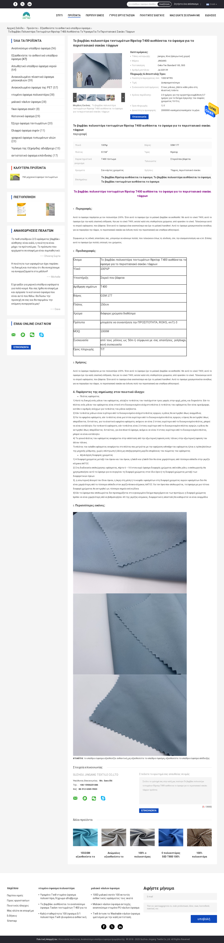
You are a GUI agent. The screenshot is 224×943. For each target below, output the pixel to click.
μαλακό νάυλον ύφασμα (26, 102)
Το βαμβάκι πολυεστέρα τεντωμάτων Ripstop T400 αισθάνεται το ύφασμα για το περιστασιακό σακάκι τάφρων (98, 108)
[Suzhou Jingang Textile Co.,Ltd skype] (43, 335)
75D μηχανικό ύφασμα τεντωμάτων (40, 177)
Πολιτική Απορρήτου (47, 939)
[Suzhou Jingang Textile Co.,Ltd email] (15, 335)
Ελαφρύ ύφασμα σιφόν (25, 130)
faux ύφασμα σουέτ (23, 109)
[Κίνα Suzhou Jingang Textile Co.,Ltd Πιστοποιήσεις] (21, 209)
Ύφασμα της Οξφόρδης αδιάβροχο (33, 148)
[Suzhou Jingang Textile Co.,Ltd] (26, 15)
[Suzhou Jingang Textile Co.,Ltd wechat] (34, 335)
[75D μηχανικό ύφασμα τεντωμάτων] (15, 177)
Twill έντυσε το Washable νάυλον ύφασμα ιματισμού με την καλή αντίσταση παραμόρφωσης (116, 916)
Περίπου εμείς (95, 15)
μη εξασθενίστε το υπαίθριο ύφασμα (146, 758)
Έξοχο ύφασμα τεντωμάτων (29, 123)
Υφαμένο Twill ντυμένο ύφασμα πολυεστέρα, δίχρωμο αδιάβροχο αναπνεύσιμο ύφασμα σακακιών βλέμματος (59, 897)
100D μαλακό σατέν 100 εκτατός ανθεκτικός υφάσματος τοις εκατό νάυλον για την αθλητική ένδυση (113, 897)
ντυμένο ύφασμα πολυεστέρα (30, 94)
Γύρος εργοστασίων (122, 15)
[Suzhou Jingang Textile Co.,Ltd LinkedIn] (29, 4)
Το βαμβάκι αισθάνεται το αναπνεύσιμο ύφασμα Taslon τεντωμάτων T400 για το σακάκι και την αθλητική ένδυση (63, 906)
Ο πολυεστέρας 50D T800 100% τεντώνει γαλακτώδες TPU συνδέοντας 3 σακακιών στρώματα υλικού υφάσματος (170, 855)
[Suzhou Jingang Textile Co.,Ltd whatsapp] (25, 335)
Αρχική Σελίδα (15, 28)
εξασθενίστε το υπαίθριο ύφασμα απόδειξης (188, 758)
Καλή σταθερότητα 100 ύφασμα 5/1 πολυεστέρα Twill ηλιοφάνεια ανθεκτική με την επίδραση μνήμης (63, 916)
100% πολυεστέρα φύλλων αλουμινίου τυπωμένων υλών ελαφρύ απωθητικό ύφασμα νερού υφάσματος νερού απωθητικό (199, 855)
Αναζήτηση (164, 4)
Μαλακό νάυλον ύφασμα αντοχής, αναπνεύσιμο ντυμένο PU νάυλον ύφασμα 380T (116, 906)
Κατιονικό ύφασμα (22, 116)
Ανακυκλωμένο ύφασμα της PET (31, 87)
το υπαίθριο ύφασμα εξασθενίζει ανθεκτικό (105, 758)
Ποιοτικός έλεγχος (152, 15)
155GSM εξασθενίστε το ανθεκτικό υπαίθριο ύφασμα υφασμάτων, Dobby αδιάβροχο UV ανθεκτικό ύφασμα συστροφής (85, 855)
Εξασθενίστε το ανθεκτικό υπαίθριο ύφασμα (65, 28)
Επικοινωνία (139, 116)
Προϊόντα (74, 15)
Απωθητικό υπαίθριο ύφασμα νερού (34, 66)
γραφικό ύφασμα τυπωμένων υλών (33, 137)
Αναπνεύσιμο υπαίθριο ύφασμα (30, 48)
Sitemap (12, 920)
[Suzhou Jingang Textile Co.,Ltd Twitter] (22, 4)
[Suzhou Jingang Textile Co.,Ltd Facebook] (15, 4)
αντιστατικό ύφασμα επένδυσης (31, 155)
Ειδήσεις (210, 15)
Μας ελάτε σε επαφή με (185, 15)
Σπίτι (59, 15)
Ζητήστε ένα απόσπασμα (186, 4)
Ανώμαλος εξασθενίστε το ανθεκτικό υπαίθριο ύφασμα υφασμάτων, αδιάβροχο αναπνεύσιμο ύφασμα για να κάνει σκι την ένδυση (113, 855)
